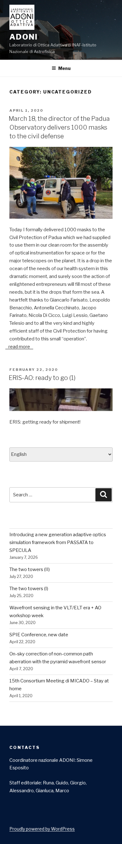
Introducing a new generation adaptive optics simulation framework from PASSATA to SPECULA (57, 542)
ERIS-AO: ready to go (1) (42, 378)
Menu (64, 68)
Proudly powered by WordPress (42, 828)
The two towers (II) (29, 569)
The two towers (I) (28, 588)
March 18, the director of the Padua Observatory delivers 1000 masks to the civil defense (59, 127)
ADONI (23, 36)
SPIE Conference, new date (38, 635)
